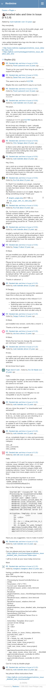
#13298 (9, 97)
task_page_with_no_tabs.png (20, 201)
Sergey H (16, 247)
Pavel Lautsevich (19, 65)
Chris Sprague (18, 143)
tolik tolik (16, 455)
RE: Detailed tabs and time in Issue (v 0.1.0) (22, 283)
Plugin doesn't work (13, 370)
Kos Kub (16, 180)
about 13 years (29, 143)
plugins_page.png (16, 198)
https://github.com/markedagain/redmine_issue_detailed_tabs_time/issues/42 (25, 678)
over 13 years (26, 22)
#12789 (30, 81)
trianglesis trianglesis (20, 569)
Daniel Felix (17, 77)
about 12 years (34, 569)
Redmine (16, 686)
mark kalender (15, 22)
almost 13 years (29, 285)
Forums (4, 10)
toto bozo (16, 333)
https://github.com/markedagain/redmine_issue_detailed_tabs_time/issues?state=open (25, 554)
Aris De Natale (33, 370)
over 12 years (28, 404)
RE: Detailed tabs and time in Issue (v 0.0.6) (22, 63)
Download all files (43, 198)
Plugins (11, 10)
